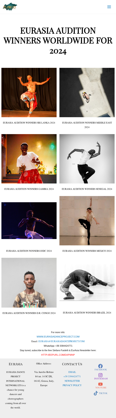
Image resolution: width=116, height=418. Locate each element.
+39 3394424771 (72, 376)
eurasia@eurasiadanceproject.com (61, 341)
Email (72, 372)
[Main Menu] (109, 7)
